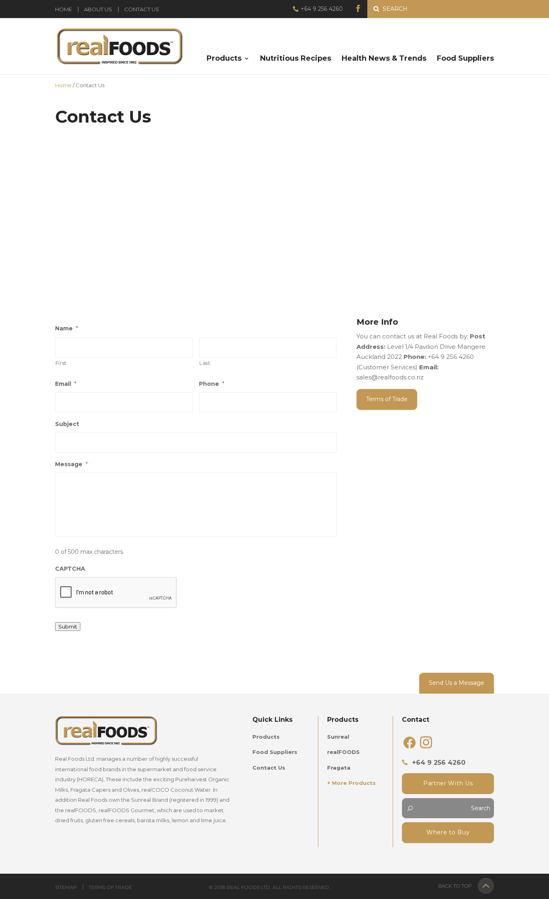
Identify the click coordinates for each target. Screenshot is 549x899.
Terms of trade (110, 887)
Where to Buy (447, 832)
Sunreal (338, 736)
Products (224, 59)
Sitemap (66, 887)
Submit (67, 626)
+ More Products (351, 783)
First (61, 363)
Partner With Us (448, 783)
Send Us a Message (456, 682)
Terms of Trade (387, 399)
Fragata (338, 767)
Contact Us (141, 9)
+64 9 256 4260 (322, 8)
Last (205, 363)
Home (63, 9)
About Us (98, 9)
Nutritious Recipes (295, 59)
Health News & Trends (384, 59)
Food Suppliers (465, 59)
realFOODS (343, 752)
